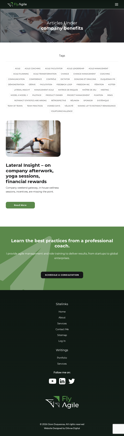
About (62, 317)
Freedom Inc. (83, 84)
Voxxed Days (53, 106)
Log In (62, 341)
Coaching (105, 74)
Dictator (65, 79)
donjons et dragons (85, 79)
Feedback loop (64, 84)
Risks (110, 95)
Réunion (74, 100)
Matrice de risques (68, 90)
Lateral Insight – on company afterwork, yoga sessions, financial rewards (29, 173)
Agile (17, 68)
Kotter (111, 84)
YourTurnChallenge (61, 111)
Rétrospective (58, 100)
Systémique (103, 100)
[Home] (62, 402)
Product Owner (54, 95)
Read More (20, 205)
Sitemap (62, 335)
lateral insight (22, 90)
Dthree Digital (73, 428)
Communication (16, 79)
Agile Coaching (33, 68)
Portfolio (62, 357)
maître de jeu (89, 90)
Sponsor (88, 100)
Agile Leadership (75, 68)
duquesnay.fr (107, 79)
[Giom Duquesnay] (17, 4)
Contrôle (51, 79)
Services (62, 323)
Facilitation (46, 84)
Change (65, 74)
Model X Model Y (19, 95)
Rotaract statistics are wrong (30, 100)
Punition (98, 95)
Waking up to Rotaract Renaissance (97, 106)
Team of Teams (15, 106)
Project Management (78, 95)
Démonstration (16, 84)
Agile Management (98, 68)
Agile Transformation (45, 74)
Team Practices (35, 106)
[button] (116, 4)
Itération (99, 84)
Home (62, 311)
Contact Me (62, 329)
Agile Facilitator (53, 68)
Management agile (44, 90)
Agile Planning (21, 74)
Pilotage (36, 95)
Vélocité (69, 106)
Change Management (84, 74)
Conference (35, 79)
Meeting (105, 90)
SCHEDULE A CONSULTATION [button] (62, 275)
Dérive (32, 84)
